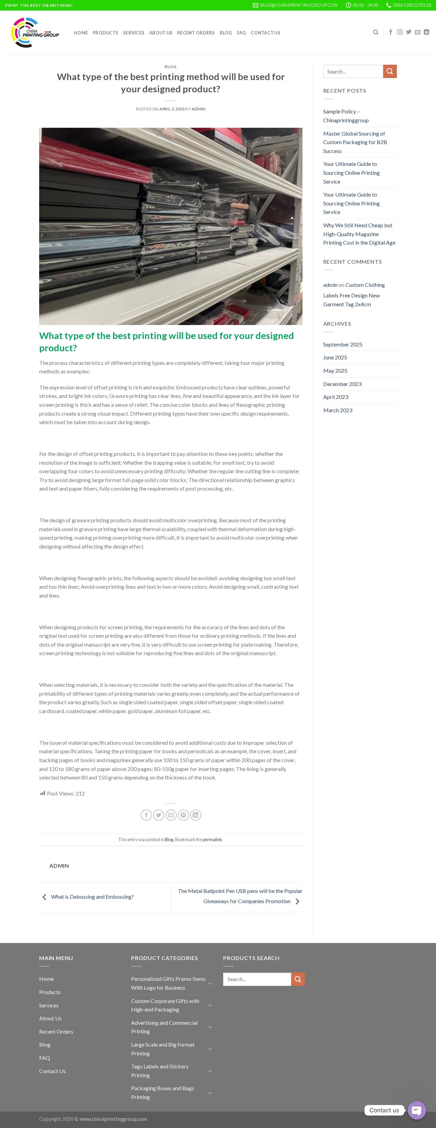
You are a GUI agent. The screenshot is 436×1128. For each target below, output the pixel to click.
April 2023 (335, 396)
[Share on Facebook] (146, 815)
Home (81, 32)
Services (133, 32)
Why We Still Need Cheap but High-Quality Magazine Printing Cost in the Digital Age (359, 234)
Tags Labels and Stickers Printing (159, 1070)
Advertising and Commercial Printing (164, 1027)
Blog (226, 32)
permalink (212, 839)
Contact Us (265, 32)
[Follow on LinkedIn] (426, 32)
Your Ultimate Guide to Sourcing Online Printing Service (351, 172)
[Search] (375, 32)
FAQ (241, 32)
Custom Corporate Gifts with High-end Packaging (165, 1005)
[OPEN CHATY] (417, 1110)
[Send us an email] (417, 32)
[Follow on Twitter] (408, 32)
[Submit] (390, 71)
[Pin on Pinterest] (183, 815)
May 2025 (335, 370)
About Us (160, 32)
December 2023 (342, 384)
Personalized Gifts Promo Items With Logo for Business (168, 983)
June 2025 (335, 357)
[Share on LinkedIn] (195, 815)
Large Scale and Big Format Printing (162, 1048)
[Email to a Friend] (171, 815)
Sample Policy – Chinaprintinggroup (346, 115)
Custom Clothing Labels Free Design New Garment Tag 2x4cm (354, 294)
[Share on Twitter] (158, 815)
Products (105, 32)
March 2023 (337, 410)
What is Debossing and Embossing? (92, 896)
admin (199, 109)
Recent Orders (196, 32)
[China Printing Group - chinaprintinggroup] (34, 32)
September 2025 (342, 344)
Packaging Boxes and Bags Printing (162, 1092)
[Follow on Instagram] (400, 32)
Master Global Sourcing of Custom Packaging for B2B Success (355, 142)
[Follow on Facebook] (390, 32)
